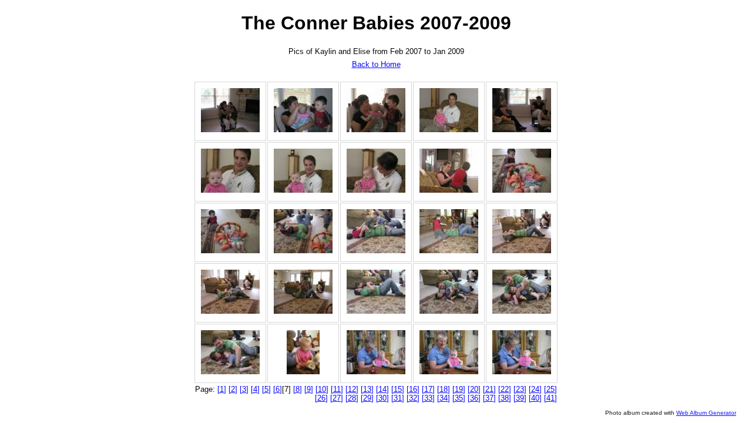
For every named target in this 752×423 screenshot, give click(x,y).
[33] (428, 398)
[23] (519, 389)
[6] (277, 389)
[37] (489, 398)
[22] (504, 389)
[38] (504, 398)
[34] (443, 398)
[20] (474, 389)
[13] (367, 389)
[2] (233, 389)
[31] (397, 398)
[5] (266, 389)
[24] (535, 389)
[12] (351, 389)
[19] (458, 389)
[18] (443, 389)
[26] (321, 398)
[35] (458, 398)
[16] (413, 389)
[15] (397, 389)
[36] (474, 398)
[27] (336, 398)
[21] (489, 389)
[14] (382, 389)
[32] (413, 398)
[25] (550, 389)
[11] (337, 389)
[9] (308, 389)
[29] (367, 398)
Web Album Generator (706, 412)
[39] (519, 398)
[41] (550, 398)
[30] (382, 398)
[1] (221, 389)
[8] (297, 389)
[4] (255, 389)
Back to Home (376, 64)
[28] (351, 398)
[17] (428, 389)
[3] (244, 389)
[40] (535, 398)
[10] (321, 389)
